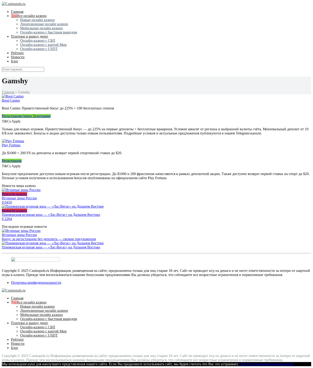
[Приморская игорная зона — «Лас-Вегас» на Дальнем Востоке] (53, 243)
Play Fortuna (11, 145)
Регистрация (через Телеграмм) (26, 116)
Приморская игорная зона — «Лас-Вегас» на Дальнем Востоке (51, 247)
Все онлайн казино (32, 16)
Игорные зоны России (19, 235)
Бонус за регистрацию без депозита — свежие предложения (49, 239)
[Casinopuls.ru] (13, 4)
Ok (241, 364)
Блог (14, 61)
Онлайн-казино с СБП (37, 40)
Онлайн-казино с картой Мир (43, 45)
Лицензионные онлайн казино (44, 24)
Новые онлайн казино (37, 20)
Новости (18, 57)
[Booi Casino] (13, 96)
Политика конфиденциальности (36, 282)
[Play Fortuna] (13, 141)
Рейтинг (17, 53)
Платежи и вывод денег (29, 36)
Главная (17, 12)
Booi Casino (11, 100)
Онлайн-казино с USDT (39, 49)
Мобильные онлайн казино (41, 28)
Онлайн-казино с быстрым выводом (48, 32)
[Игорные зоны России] (21, 231)
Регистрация (12, 161)
